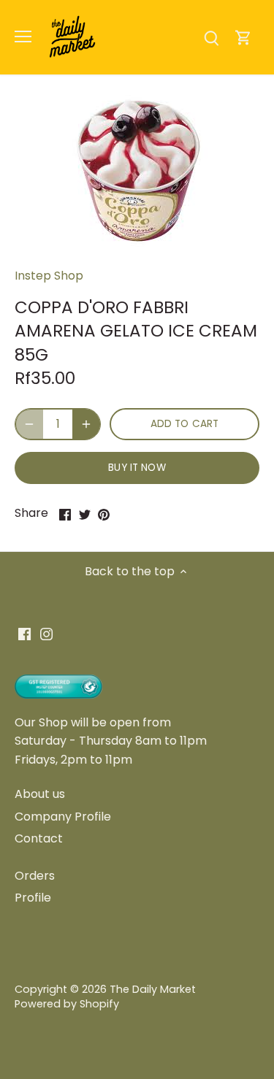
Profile (33, 897)
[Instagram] (46, 634)
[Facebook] (24, 634)
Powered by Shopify (67, 1004)
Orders (35, 875)
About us (40, 794)
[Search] (211, 37)
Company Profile (63, 816)
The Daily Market (153, 989)
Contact (39, 838)
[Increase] (86, 424)
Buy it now (136, 468)
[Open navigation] (23, 36)
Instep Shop (49, 275)
